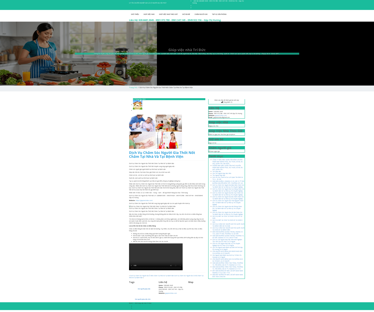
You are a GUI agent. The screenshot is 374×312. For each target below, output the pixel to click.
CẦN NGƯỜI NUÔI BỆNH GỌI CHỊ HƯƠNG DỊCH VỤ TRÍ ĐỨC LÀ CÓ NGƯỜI (227, 260)
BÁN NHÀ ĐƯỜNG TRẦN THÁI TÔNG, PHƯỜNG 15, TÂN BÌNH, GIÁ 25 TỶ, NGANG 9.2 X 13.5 (227, 268)
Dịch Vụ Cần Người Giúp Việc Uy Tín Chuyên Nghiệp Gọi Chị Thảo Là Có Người (226, 244)
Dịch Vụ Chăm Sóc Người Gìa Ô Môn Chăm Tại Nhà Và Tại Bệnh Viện (152, 276)
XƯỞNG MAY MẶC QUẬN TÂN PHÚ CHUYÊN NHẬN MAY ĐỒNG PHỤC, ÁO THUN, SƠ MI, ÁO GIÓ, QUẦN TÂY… (227, 167)
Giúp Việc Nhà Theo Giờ (168, 14)
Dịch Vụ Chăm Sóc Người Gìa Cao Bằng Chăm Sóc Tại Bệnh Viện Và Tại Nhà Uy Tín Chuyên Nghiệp (228, 190)
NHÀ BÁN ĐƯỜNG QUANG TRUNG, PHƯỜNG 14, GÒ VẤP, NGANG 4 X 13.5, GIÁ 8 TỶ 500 (228, 237)
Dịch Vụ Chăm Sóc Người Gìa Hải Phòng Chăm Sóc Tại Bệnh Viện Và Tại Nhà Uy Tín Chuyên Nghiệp (227, 208)
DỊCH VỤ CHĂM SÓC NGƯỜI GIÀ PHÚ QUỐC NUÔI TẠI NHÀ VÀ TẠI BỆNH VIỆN (228, 229)
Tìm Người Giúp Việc (218, 175)
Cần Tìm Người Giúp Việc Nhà (221, 173)
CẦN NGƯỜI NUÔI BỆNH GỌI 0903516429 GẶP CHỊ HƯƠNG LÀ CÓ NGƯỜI (227, 252)
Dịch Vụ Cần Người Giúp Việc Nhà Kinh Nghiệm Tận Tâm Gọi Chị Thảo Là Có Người (227, 240)
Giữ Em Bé (186, 14)
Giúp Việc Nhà (149, 14)
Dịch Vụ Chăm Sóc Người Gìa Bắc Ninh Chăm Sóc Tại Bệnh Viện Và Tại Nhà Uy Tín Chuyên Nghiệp (228, 198)
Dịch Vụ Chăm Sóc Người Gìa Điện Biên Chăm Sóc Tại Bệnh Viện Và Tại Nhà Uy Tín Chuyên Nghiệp (228, 186)
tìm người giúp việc (144, 289)
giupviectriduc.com (221, 115)
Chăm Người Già (201, 14)
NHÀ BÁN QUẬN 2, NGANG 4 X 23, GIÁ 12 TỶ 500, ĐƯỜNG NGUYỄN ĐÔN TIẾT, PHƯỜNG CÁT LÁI (228, 182)
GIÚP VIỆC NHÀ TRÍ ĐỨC (137, 1)
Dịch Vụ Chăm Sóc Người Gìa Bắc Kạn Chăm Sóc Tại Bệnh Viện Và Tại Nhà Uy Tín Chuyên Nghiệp (227, 194)
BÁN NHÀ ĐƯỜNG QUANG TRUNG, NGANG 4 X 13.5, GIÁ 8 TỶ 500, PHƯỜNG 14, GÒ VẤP (227, 233)
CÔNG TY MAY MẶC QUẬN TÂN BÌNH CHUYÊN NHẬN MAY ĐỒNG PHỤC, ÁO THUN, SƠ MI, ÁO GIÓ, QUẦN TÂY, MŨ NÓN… (227, 162)
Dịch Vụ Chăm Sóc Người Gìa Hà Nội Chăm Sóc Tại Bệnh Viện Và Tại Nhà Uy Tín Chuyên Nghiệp (227, 213)
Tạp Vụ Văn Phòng (219, 14)
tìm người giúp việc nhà (142, 299)
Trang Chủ (133, 87)
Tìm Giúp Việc (216, 171)
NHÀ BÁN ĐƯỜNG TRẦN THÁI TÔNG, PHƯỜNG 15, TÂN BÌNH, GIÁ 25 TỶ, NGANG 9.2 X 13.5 (227, 264)
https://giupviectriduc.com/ (144, 200)
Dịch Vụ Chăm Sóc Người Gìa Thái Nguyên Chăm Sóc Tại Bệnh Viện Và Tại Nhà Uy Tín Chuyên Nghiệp (227, 202)
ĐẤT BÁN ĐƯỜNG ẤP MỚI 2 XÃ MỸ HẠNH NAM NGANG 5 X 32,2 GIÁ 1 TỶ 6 (227, 272)
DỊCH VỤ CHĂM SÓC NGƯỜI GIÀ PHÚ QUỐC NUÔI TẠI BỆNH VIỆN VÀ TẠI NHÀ (228, 225)
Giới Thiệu (135, 14)
